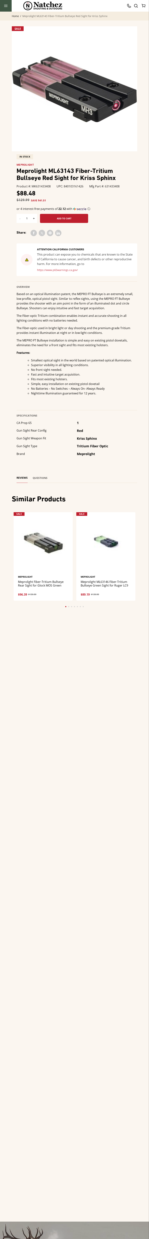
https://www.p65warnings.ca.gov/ (57, 270)
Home (15, 16)
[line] (58, 233)
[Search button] (135, 5)
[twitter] (42, 233)
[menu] (6, 6)
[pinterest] (50, 233)
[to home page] (42, 5)
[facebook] (34, 233)
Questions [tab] (40, 478)
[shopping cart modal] (143, 5)
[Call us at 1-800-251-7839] (130, 6)
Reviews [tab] (22, 477)
